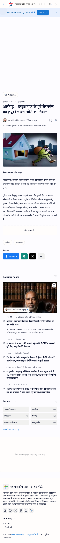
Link (33, 12)
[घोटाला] (19, 384)
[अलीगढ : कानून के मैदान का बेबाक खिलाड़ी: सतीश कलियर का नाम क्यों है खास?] (30, 297)
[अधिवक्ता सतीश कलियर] (26, 317)
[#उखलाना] (16, 416)
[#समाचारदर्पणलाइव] (16, 422)
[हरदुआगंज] (19, 242)
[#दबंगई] (44, 416)
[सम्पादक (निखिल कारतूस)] (22, 120)
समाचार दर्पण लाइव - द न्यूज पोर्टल (29, 4)
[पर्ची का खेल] (37, 367)
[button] (4, 4)
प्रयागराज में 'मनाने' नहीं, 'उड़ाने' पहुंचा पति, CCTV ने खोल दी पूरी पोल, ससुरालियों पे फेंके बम (31, 345)
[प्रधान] (24, 384)
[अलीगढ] (38, 317)
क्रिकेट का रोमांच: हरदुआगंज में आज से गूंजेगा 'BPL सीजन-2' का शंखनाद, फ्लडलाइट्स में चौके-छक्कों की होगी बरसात (31, 359)
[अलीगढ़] (7, 242)
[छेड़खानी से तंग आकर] (24, 367)
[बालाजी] (26, 353)
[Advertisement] (30, 56)
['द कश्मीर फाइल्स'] (16, 409)
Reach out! (43, 12)
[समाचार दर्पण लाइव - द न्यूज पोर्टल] (10, 4)
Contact (8, 527)
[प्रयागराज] (21, 339)
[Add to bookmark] (54, 285)
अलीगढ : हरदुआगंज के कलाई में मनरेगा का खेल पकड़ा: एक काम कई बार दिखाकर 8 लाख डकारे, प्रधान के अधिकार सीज (31, 390)
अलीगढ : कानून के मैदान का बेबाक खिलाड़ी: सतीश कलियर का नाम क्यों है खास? (30, 323)
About (7, 523)
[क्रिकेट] (20, 353)
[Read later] (50, 120)
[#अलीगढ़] (44, 409)
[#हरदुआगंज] (44, 422)
